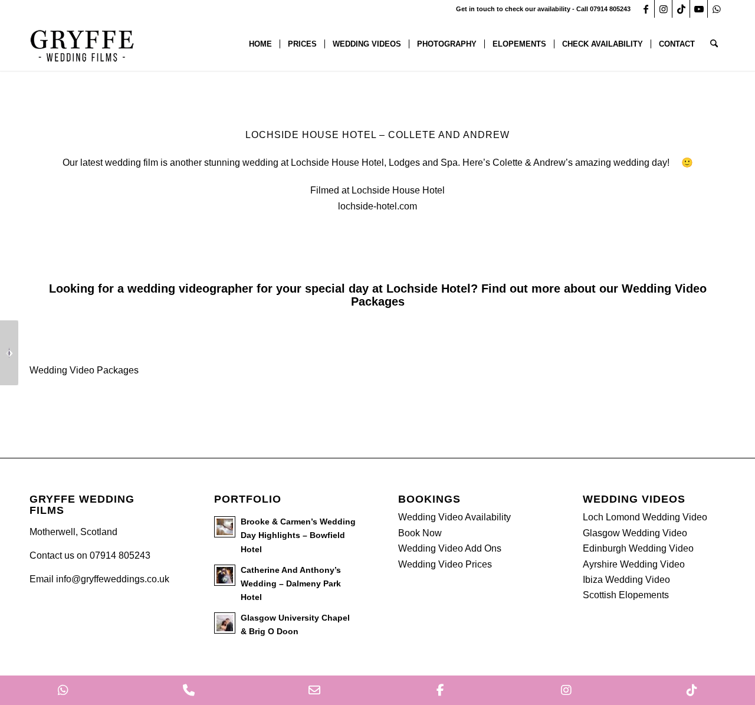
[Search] (714, 44)
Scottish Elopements (626, 595)
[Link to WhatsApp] (717, 9)
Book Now (420, 533)
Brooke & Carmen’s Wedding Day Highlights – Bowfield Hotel (298, 535)
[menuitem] (260, 44)
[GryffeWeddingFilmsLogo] (82, 44)
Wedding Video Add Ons (449, 548)
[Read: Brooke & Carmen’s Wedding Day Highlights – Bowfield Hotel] (224, 526)
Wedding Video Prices (445, 564)
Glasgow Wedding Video (635, 533)
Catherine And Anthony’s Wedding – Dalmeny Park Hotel (291, 584)
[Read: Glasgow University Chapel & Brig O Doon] (224, 623)
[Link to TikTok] (681, 9)
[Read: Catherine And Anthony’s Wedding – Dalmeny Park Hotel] (224, 575)
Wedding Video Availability (454, 517)
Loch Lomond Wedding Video (645, 517)
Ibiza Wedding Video (626, 580)
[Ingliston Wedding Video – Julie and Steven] (9, 352)
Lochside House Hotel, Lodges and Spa (374, 163)
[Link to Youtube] (698, 9)
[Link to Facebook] (645, 9)
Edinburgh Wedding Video (638, 548)
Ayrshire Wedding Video (634, 564)
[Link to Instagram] (663, 9)
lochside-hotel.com (377, 206)
